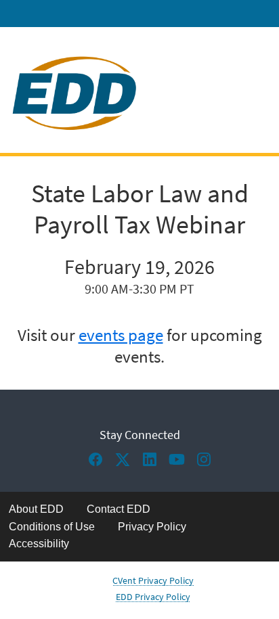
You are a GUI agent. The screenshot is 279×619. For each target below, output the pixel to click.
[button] (98, 463)
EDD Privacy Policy (153, 597)
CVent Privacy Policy (153, 580)
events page (121, 335)
